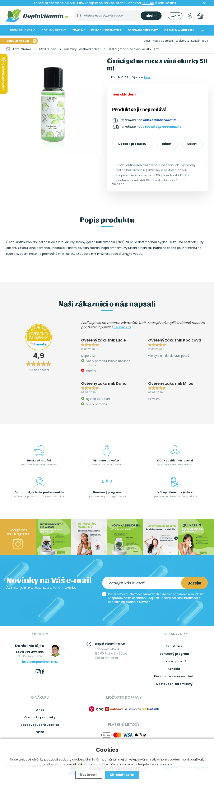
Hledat (151, 15)
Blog (205, 40)
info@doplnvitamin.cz (40, 662)
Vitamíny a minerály (179, 30)
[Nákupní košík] (200, 16)
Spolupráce (182, 40)
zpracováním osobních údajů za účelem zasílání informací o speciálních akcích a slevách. (154, 600)
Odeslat (194, 582)
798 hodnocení (38, 370)
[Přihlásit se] (190, 16)
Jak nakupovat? (174, 661)
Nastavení (89, 774)
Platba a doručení (163, 40)
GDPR (40, 732)
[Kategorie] (202, 30)
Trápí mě (78, 30)
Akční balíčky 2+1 (22, 30)
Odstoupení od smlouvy (174, 684)
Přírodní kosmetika (106, 30)
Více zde (118, 184)
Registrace (174, 646)
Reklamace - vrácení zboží (174, 676)
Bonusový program (174, 654)
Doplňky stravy (53, 30)
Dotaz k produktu (132, 144)
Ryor (147, 77)
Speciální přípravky (143, 30)
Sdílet (192, 144)
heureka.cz (122, 327)
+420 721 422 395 (29, 652)
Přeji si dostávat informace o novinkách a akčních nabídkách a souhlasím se (156, 598)
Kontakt (195, 40)
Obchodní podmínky (39, 717)
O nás (147, 40)
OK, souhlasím (122, 774)
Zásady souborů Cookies (40, 725)
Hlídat (167, 144)
